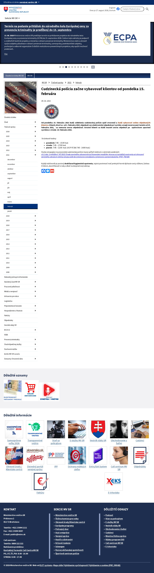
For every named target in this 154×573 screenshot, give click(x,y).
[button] (12, 17)
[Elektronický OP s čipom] (13, 391)
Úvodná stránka (10, 117)
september (11, 173)
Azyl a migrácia (62, 532)
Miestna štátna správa (116, 536)
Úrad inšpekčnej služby (12, 344)
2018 (7, 225)
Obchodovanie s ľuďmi (116, 529)
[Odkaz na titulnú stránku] (17, 9)
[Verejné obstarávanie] (30, 391)
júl (8, 183)
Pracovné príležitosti (12, 286)
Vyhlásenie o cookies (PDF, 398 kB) (104, 565)
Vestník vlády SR (10, 325)
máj (8, 192)
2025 (7, 136)
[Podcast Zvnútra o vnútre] (49, 392)
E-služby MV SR (112, 522)
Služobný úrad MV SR (12, 282)
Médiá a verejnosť (10, 291)
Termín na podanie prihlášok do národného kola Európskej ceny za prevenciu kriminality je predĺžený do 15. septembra (46, 28)
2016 (7, 235)
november (11, 164)
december (11, 159)
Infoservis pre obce (11, 296)
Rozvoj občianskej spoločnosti (69, 550)
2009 (7, 267)
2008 (7, 272)
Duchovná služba (10, 349)
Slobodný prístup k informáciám (16, 277)
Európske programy (64, 525)
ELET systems (46, 565)
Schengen (59, 546)
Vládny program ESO (115, 539)
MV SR (29, 75)
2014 (7, 244)
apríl (9, 197)
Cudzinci (109, 532)
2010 (7, 263)
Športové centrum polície (67, 553)
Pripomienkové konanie (13, 306)
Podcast (109, 515)
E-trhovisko (111, 546)
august (9, 178)
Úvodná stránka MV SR (14, 75)
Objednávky (8, 320)
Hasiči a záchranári (64, 539)
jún (8, 188)
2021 (7, 155)
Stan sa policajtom (114, 518)
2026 (7, 131)
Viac (6, 54)
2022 (7, 150)
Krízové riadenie (63, 543)
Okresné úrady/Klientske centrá (70, 522)
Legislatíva (8, 301)
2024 (7, 141)
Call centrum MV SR (114, 543)
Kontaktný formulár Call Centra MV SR (21, 550)
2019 (7, 220)
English (112, 7)
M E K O (7, 330)
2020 (7, 216)
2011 (7, 258)
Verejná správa (62, 536)
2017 (7, 230)
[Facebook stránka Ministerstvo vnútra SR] (118, 9)
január (9, 211)
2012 (7, 253)
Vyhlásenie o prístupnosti (76, 565)
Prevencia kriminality (12, 339)
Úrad (6, 122)
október (10, 169)
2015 (7, 239)
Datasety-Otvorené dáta (13, 359)
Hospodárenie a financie (13, 311)
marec (9, 202)
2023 (7, 145)
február (10, 206)
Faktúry (7, 315)
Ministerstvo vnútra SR (66, 515)
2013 (7, 249)
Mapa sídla (58, 565)
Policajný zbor (62, 529)
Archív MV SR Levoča (12, 354)
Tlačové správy (9, 127)
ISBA (6, 335)
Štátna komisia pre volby (67, 518)
